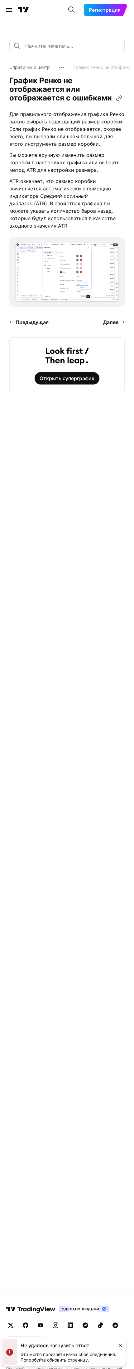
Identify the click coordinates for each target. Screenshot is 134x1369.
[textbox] (69, 46)
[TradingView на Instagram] (55, 1325)
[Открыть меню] (9, 10)
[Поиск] (71, 10)
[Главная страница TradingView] (23, 10)
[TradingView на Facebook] (25, 1325)
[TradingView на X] (10, 1325)
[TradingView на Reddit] (115, 1325)
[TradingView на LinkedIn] (70, 1325)
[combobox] (67, 46)
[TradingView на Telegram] (85, 1325)
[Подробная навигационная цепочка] (62, 67)
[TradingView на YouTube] (40, 1325)
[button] (29, 67)
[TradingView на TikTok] (100, 1325)
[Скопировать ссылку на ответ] (119, 98)
